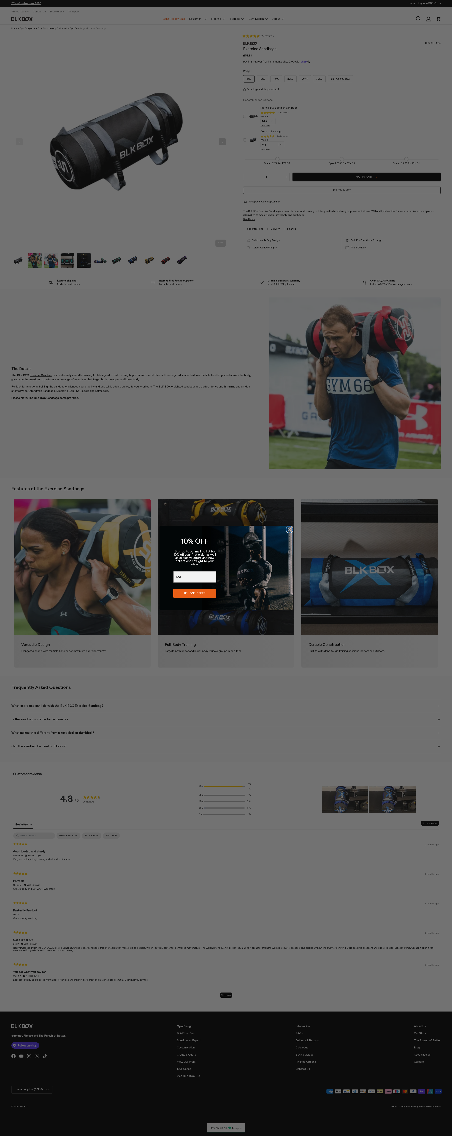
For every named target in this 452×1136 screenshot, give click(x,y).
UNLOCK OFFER (194, 593)
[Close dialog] (289, 529)
